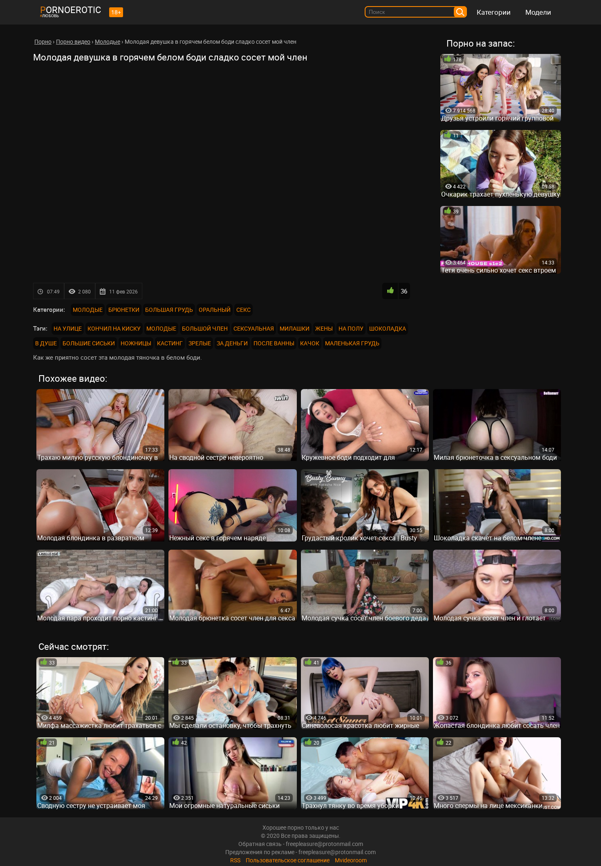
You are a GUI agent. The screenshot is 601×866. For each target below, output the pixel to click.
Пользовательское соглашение (288, 860)
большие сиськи (89, 343)
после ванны (273, 343)
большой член (205, 328)
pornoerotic (70, 10)
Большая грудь (169, 309)
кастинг (170, 343)
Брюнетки (123, 309)
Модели (538, 12)
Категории (494, 12)
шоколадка (387, 328)
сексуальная (253, 328)
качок (309, 343)
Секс (243, 309)
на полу (351, 328)
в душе (46, 343)
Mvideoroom (351, 860)
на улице (68, 328)
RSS (235, 860)
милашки (294, 328)
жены (324, 328)
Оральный (215, 309)
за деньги (232, 343)
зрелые (199, 343)
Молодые (88, 309)
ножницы (136, 343)
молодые (161, 328)
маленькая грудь (352, 343)
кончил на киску (114, 328)
